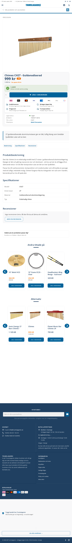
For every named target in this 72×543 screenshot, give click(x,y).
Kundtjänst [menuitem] (41, 458)
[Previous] (5, 272)
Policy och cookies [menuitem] (43, 476)
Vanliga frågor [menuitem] (42, 470)
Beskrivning (8, 146)
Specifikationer (20, 146)
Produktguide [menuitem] (42, 473)
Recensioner (32, 146)
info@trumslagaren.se (16, 430)
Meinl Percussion (36, 122)
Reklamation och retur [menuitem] (44, 461)
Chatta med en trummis (12, 436)
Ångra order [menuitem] (41, 467)
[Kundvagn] (68, 5)
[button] (2, 5)
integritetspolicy (52, 418)
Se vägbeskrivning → (44, 435)
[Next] (67, 272)
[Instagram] (69, 540)
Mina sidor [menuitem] (41, 479)
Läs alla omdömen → (36, 533)
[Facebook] (66, 540)
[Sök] (67, 9)
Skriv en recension (14, 219)
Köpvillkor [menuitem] (41, 464)
